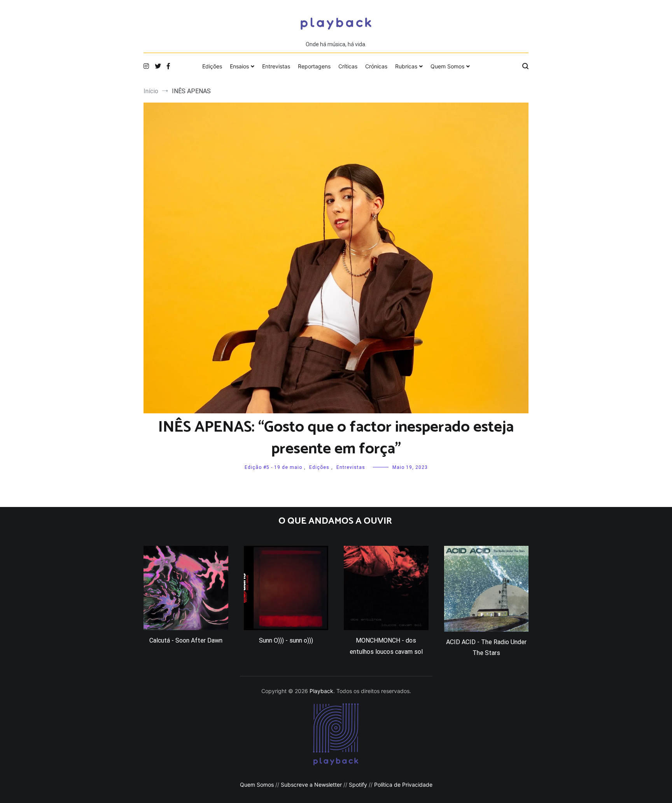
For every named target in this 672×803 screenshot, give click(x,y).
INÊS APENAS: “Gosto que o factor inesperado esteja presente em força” (336, 438)
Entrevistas (276, 66)
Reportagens (314, 66)
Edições (212, 66)
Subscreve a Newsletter (311, 784)
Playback (321, 691)
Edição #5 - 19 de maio (273, 467)
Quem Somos (447, 66)
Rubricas (406, 66)
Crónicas (376, 66)
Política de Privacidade (403, 784)
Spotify (358, 784)
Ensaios (239, 66)
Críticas (347, 66)
